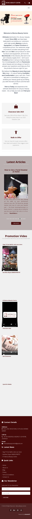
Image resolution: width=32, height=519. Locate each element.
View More (16, 223)
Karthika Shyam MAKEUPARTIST (11, 272)
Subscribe (5, 497)
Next (30, 19)
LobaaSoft (27, 514)
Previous (1, 19)
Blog (4, 470)
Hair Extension (7, 356)
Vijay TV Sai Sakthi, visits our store (12, 244)
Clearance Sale (7, 328)
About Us (5, 467)
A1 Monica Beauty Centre (10, 300)
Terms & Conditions (8, 475)
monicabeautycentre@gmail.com (13, 443)
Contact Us (6, 477)
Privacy (4, 472)
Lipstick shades (7, 384)
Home (4, 465)
